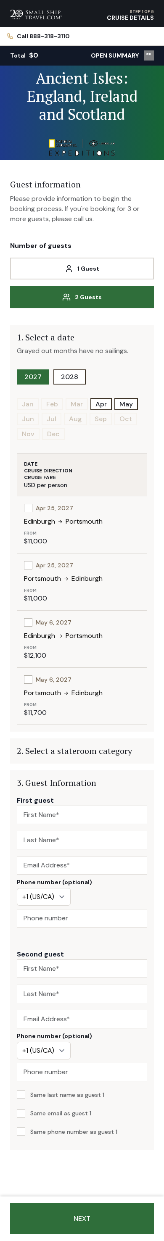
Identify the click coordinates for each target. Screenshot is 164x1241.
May (126, 404)
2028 (69, 376)
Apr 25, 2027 (54, 508)
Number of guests (40, 245)
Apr (101, 404)
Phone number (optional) (54, 882)
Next (82, 1218)
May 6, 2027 (53, 622)
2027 (33, 376)
